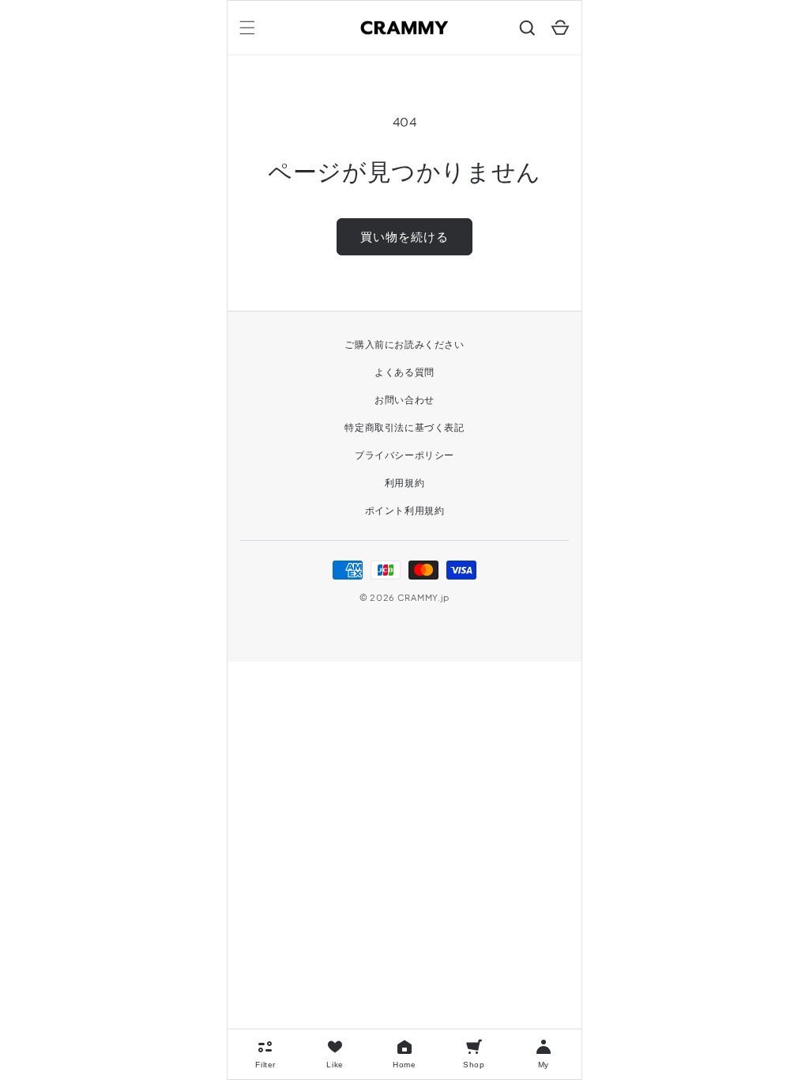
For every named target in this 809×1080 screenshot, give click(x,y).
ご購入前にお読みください (404, 344)
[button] (247, 27)
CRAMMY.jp (423, 597)
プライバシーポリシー (404, 455)
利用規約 (404, 483)
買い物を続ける (404, 236)
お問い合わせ (404, 400)
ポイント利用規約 (405, 510)
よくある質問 (404, 372)
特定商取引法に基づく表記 (404, 427)
